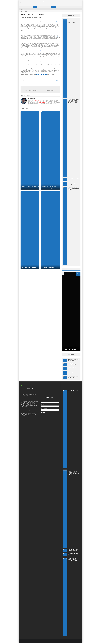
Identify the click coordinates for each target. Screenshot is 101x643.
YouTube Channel (65, 7)
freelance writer (36, 100)
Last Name (43, 404)
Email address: (44, 408)
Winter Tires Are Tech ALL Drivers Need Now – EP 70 (73, 360)
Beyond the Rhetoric (42, 102)
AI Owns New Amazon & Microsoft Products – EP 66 (73, 377)
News (35, 7)
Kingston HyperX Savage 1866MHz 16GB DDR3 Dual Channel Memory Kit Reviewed (73, 188)
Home (31, 7)
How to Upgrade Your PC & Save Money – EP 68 (30, 267)
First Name (43, 400)
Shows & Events (38, 17)
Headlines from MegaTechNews (29, 391)
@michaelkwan (31, 104)
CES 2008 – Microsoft (50, 90)
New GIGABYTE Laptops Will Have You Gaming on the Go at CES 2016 (73, 183)
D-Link (58, 36)
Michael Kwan (24, 17)
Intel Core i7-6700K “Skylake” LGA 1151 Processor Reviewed (73, 179)
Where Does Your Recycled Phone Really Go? (29, 407)
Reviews (39, 7)
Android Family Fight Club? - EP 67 (31, 9)
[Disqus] (40, 286)
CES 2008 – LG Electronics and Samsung (30, 90)
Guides (44, 7)
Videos (48, 7)
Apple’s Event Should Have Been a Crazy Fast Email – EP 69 (73, 364)
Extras (58, 7)
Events (53, 7)
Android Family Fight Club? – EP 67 (50, 267)
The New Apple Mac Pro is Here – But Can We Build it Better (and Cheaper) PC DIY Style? (73, 21)
